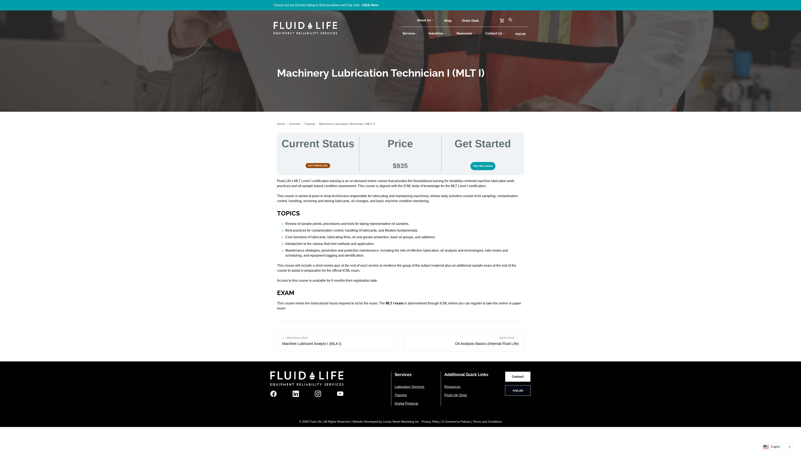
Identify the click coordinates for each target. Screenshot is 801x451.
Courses (294, 123)
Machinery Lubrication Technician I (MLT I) (347, 123)
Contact (518, 377)
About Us (424, 20)
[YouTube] (340, 394)
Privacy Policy (431, 421)
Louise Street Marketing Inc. (401, 421)
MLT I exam (394, 303)
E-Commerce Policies (456, 421)
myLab (520, 34)
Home (281, 123)
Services (409, 33)
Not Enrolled (318, 165)
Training (309, 123)
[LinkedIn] (296, 394)
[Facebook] (273, 394)
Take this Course (483, 166)
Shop (448, 21)
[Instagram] (318, 394)
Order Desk (470, 21)
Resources (464, 33)
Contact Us (493, 33)
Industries (435, 33)
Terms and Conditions (487, 421)
